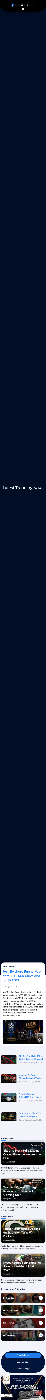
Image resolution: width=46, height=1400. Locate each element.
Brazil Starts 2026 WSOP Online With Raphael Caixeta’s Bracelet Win (30, 1115)
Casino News (36, 1146)
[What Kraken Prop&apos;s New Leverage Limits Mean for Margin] (8, 1120)
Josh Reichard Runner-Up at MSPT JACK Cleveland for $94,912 (22, 975)
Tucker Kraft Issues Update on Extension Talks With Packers (21, 1232)
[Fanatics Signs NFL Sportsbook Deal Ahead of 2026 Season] (8, 1101)
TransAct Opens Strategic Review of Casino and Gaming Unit (20, 1191)
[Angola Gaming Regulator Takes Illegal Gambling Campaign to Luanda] (8, 1082)
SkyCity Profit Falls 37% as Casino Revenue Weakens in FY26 (31, 1058)
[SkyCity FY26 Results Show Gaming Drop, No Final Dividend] (8, 1063)
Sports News (37, 1224)
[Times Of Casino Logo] (23, 5)
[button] (23, 9)
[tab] (23, 1355)
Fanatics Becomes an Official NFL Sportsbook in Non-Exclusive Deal (31, 1096)
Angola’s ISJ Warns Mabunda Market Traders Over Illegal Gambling (30, 1077)
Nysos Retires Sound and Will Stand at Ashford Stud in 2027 (22, 1266)
